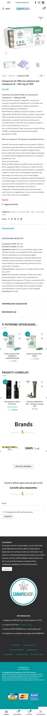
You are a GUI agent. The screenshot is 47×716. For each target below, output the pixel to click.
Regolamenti (32, 649)
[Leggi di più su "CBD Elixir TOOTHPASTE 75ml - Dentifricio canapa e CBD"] (41, 386)
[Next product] (44, 76)
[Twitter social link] (11, 219)
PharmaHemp (12, 407)
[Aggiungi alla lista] (19, 334)
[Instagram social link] (39, 2)
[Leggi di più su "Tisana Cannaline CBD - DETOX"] (41, 338)
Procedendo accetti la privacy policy (18, 512)
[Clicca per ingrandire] (6, 53)
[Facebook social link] (35, 2)
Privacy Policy (37, 654)
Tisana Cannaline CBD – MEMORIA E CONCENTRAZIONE (12, 356)
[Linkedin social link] (18, 219)
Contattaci (8, 654)
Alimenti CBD (23, 212)
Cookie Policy (22, 654)
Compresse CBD (23, 76)
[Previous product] (39, 76)
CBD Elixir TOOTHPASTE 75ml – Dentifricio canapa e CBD (34, 404)
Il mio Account (29, 645)
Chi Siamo (15, 645)
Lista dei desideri (16, 649)
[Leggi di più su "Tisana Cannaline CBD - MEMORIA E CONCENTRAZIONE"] (19, 338)
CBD (32, 212)
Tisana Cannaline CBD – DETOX (35, 355)
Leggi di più (7, 569)
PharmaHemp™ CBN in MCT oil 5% (12, 403)
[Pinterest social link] (15, 219)
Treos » (4, 682)
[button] (19, 386)
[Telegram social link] (43, 2)
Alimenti (12, 76)
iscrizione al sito (25, 625)
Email (4, 503)
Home (4, 76)
